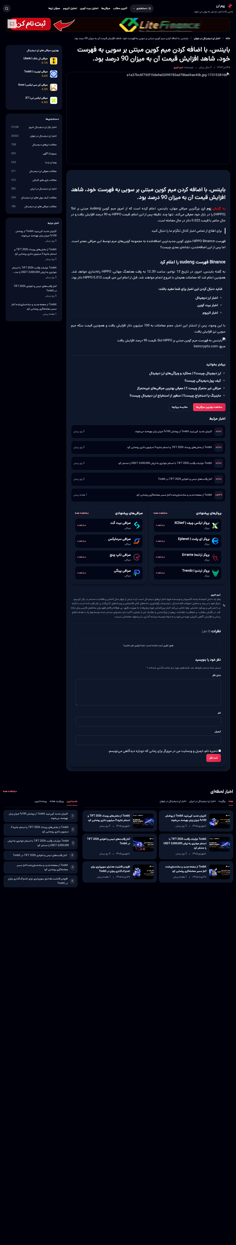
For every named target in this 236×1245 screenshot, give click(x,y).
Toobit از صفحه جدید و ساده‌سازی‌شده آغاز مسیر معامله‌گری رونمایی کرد (174, 495)
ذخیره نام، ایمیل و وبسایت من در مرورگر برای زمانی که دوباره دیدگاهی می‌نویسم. (163, 751)
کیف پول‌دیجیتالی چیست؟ (203, 380)
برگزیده (222, 801)
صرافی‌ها (105, 8)
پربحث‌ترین (41, 801)
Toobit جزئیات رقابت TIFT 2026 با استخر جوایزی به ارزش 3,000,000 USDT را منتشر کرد (165, 463)
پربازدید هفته (57, 801)
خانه (228, 38)
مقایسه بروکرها (180, 407)
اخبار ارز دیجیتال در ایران (202, 801)
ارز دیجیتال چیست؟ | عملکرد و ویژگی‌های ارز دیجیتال (185, 373)
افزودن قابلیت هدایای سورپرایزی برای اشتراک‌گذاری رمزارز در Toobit (110, 869)
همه (231, 801)
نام (219, 713)
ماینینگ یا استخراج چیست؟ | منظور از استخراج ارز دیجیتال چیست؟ (175, 395)
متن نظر (216, 675)
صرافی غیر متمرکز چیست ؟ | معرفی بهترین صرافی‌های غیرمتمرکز (179, 388)
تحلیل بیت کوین (89, 8)
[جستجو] (6, 8)
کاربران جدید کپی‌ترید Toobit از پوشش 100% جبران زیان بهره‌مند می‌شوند (173, 431)
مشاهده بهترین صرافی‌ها (209, 407)
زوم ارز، (206, 208)
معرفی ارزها (54, 8)
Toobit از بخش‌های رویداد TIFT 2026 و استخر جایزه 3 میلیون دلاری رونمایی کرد (169, 447)
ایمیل (218, 731)
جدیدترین (72, 801)
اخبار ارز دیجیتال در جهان (207, 38)
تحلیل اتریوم (70, 8)
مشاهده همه (160, 513)
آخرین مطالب (120, 8)
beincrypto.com (206, 346)
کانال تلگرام (181, 230)
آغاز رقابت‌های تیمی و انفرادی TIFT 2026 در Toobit (185, 479)
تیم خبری (178, 67)
